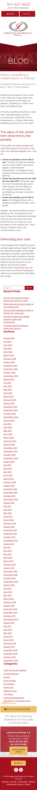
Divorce (6, 677)
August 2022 (8, 503)
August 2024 (8, 420)
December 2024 (10, 406)
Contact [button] (26, 14)
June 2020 (7, 592)
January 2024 (9, 444)
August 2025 (8, 379)
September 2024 (10, 417)
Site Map (13, 782)
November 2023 (10, 451)
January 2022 (9, 527)
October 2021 (9, 537)
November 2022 (10, 492)
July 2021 (7, 547)
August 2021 (8, 544)
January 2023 (9, 485)
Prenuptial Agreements (13, 697)
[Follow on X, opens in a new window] (21, 770)
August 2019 (8, 623)
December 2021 (10, 530)
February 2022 (9, 523)
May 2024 (7, 431)
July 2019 (7, 626)
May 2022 (7, 513)
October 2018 (9, 657)
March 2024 (8, 437)
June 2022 (7, 509)
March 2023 (8, 479)
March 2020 (8, 599)
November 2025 (10, 369)
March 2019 (8, 640)
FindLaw (27, 784)
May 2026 (7, 348)
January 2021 (9, 568)
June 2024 (7, 427)
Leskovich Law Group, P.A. (23, 84)
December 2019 (10, 609)
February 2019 (9, 643)
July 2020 (7, 588)
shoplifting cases (21, 267)
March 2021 (8, 561)
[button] (10, 14)
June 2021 (7, 551)
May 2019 (7, 633)
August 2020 (8, 585)
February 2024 (9, 441)
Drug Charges (9, 680)
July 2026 (7, 341)
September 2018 (10, 660)
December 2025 (10, 365)
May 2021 (7, 554)
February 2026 (9, 358)
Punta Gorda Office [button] (18, 750)
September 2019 (10, 619)
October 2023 (9, 455)
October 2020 (9, 578)
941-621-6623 (18, 4)
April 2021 (7, 557)
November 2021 (10, 533)
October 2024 (9, 413)
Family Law (8, 687)
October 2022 (9, 496)
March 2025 (8, 396)
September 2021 (10, 540)
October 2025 (9, 372)
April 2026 (7, 352)
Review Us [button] (18, 763)
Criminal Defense (21, 87)
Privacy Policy (22, 782)
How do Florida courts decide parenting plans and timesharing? (16, 319)
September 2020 (10, 581)
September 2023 (10, 458)
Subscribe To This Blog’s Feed (16, 701)
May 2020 (7, 595)
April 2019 (7, 636)
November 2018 (10, 653)
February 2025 (9, 400)
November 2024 (10, 410)
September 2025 (10, 376)
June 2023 (7, 468)
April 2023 (7, 475)
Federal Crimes (10, 691)
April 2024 (7, 434)
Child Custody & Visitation (15, 670)
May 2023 (7, 472)
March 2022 (8, 520)
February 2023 (9, 482)
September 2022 (10, 499)
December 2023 (10, 448)
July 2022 (7, 506)
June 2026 (7, 345)
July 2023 (7, 465)
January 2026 (9, 362)
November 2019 (10, 612)
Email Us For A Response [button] (18, 709)
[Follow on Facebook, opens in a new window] (16, 770)
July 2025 (7, 382)
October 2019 (9, 616)
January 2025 (9, 403)
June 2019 (7, 629)
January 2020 (9, 605)
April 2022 (7, 516)
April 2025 (7, 393)
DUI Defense (8, 684)
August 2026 (8, 338)
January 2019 (9, 647)
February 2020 (9, 602)
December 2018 (10, 650)
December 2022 (10, 489)
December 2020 (10, 571)
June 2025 (7, 386)
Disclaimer (5, 782)
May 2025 (7, 389)
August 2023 (8, 461)
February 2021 (9, 564)
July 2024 (7, 424)
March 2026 (8, 355)
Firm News (8, 694)
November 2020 (10, 575)
